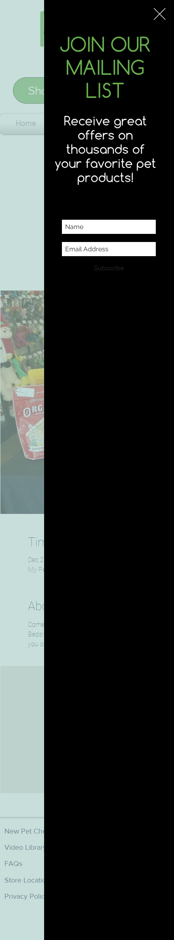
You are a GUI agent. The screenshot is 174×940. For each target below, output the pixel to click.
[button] (159, 14)
